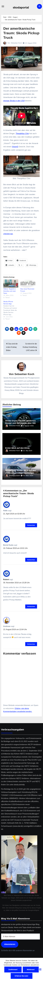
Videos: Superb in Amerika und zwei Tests (9, 291)
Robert (6, 579)
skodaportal (21, 7)
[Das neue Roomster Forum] (27, 283)
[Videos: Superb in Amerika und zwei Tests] (10, 283)
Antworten (31, 525)
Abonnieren (9, 944)
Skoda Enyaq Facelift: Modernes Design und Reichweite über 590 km (20, 423)
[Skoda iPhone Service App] (11, 310)
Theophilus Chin (22, 134)
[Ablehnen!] (40, 969)
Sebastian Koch (16, 43)
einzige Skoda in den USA (14, 101)
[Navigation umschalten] (3, 6)
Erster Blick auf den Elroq (17, 448)
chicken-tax (8, 234)
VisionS (15, 147)
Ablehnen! (31, 969)
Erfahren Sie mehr (21, 976)
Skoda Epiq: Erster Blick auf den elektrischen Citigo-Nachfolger (20, 471)
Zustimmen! (13, 969)
